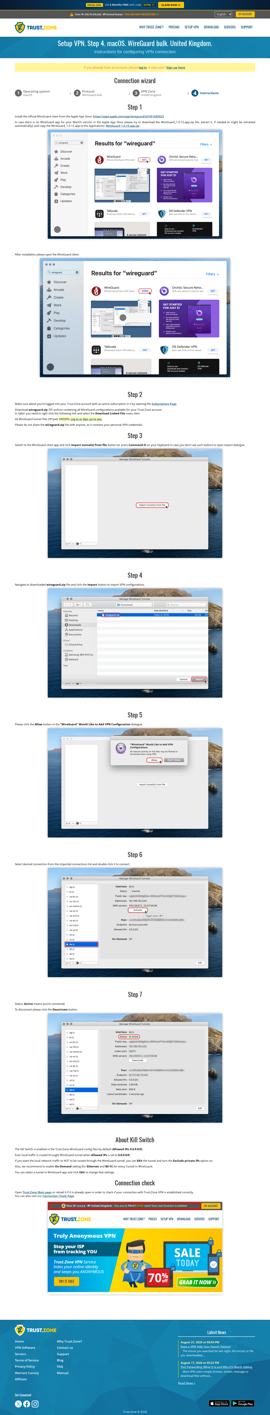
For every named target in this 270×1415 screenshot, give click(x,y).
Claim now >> (171, 5)
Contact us (65, 1347)
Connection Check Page (58, 1196)
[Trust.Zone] (36, 28)
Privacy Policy (25, 1366)
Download (211, 27)
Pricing (174, 27)
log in (143, 67)
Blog (60, 1360)
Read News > (186, 1383)
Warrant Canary (27, 1373)
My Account (245, 14)
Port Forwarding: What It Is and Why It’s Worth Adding (216, 1367)
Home (19, 1341)
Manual (63, 1373)
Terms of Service (27, 1360)
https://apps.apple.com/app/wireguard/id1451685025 (128, 116)
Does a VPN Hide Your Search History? (206, 1346)
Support (247, 27)
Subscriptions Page (164, 404)
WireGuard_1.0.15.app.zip (122, 126)
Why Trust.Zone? (151, 27)
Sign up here (175, 67)
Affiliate (21, 1379)
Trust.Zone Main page (37, 1192)
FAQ (60, 1366)
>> (142, 14)
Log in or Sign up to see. (86, 419)
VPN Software (25, 1347)
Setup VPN (192, 27)
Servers (230, 27)
